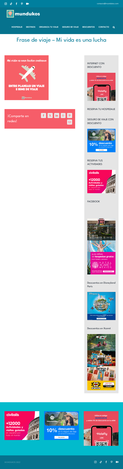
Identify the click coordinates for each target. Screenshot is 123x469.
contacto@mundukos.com (107, 3)
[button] (114, 27)
